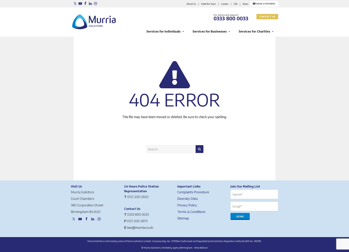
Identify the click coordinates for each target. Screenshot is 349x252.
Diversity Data (187, 198)
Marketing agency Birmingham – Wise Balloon (185, 247)
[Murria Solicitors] (95, 19)
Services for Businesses (209, 31)
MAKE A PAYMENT (265, 3)
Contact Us (267, 16)
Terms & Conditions (191, 211)
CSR (235, 4)
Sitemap (183, 218)
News (245, 4)
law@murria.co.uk (140, 227)
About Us (191, 4)
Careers (224, 4)
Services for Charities (254, 31)
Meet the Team (208, 4)
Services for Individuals (163, 31)
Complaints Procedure (193, 192)
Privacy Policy (187, 205)
